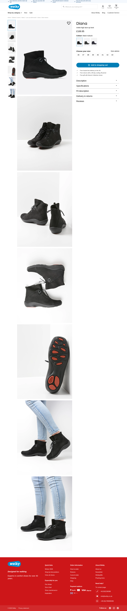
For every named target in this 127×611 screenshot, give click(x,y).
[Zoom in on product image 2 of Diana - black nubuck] (44, 133)
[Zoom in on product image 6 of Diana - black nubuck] (44, 437)
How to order (74, 569)
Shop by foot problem (52, 572)
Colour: (84, 36)
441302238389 (106, 591)
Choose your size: (83, 51)
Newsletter (99, 572)
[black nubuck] (79, 42)
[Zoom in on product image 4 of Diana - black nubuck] (44, 285)
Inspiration (48, 593)
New (25, 13)
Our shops (48, 584)
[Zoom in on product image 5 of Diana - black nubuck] (44, 361)
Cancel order (74, 575)
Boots (23, 17)
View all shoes (50, 575)
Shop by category (14, 13)
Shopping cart (116, 8)
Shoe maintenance (51, 590)
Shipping (73, 578)
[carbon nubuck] (87, 42)
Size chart (48, 587)
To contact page (100, 587)
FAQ (71, 581)
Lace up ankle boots (31, 17)
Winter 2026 (49, 569)
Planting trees (100, 578)
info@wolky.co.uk (106, 596)
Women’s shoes (16, 17)
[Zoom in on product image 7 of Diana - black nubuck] (44, 513)
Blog (103, 13)
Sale (31, 13)
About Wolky (95, 13)
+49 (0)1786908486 (107, 601)
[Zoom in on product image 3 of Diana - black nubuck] (44, 209)
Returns (72, 572)
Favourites (109, 7)
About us (98, 569)
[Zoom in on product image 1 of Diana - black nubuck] (44, 57)
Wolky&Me (99, 575)
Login (103, 7)
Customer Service (113, 13)
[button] (68, 22)
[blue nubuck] (94, 42)
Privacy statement (24, 608)
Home (9, 17)
